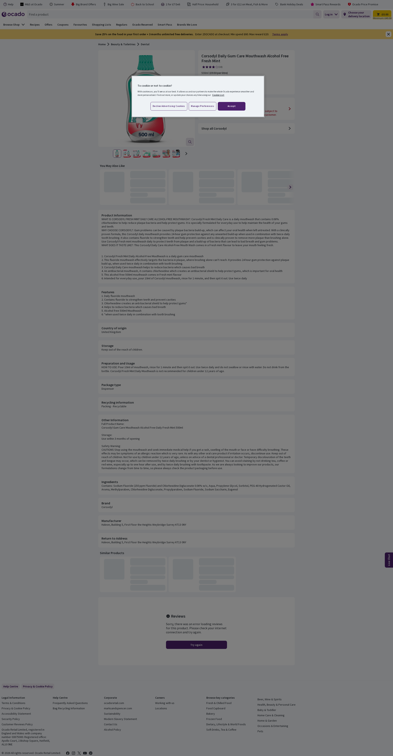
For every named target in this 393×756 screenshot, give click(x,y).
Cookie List (218, 95)
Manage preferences (202, 106)
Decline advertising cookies (169, 106)
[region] (197, 96)
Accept (232, 106)
